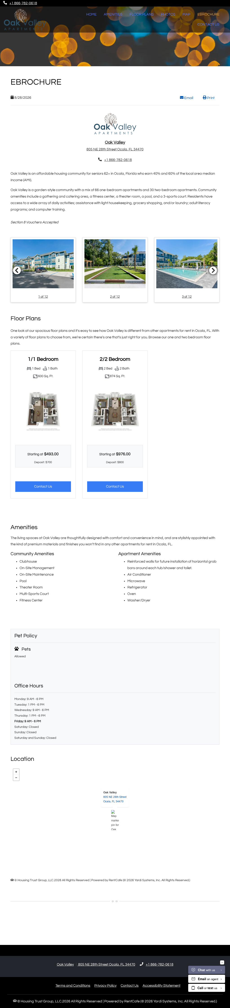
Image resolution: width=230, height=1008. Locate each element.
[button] (43, 269)
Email (191, 98)
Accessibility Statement (161, 985)
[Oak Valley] (115, 820)
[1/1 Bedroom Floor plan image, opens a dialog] (43, 411)
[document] (115, 820)
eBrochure (208, 14)
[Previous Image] (16, 270)
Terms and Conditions (72, 985)
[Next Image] (213, 270)
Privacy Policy (105, 985)
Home (91, 14)
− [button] (16, 778)
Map (186, 14)
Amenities (113, 14)
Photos (168, 14)
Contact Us (208, 24)
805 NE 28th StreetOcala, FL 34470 (114, 799)
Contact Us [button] (52, 486)
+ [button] (16, 772)
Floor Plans (142, 14)
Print (210, 98)
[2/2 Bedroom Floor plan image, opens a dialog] (115, 411)
